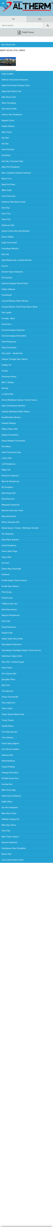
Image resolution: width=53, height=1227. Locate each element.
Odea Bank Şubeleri (10, 539)
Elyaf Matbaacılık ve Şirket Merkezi (17, 260)
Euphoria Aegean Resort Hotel (15, 283)
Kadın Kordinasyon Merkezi (13, 406)
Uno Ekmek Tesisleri (10, 749)
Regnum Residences (11, 615)
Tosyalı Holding (8, 767)
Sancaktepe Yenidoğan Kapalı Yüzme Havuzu (21, 650)
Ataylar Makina (8, 126)
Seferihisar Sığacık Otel (12, 656)
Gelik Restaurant (9, 342)
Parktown (6, 574)
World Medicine (8, 761)
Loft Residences (8, 464)
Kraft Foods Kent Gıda (11, 452)
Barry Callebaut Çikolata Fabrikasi (16, 173)
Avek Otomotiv (8, 149)
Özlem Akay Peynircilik (11, 569)
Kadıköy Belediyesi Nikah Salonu (16, 411)
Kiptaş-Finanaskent (10, 435)
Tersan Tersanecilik (10, 697)
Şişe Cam (6, 685)
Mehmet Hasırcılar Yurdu (12, 510)
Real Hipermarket (9, 609)
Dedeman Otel (8, 225)
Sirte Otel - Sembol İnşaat (13, 662)
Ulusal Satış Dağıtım (10, 743)
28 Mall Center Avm (10, 778)
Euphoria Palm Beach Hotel (13, 202)
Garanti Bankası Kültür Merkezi (15, 301)
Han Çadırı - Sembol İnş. (12, 353)
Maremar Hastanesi (10, 475)
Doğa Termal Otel (9, 242)
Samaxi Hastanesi (9, 842)
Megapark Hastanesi (10, 505)
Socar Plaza (7, 668)
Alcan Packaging (9, 103)
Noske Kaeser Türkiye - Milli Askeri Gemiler (20, 528)
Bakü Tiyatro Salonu (10, 836)
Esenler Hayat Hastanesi (12, 272)
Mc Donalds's (7, 487)
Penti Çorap (7, 592)
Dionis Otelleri (8, 237)
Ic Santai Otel (7, 394)
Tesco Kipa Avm (8, 703)
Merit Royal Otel (8, 493)
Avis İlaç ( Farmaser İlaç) (12, 161)
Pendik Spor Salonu (10, 586)
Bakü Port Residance (11, 167)
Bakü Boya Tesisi (9, 813)
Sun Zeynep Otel (9, 673)
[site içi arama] (47, 25)
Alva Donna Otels (9, 109)
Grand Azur (6, 324)
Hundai (5, 371)
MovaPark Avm (8, 499)
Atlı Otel (5, 144)
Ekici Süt (5, 254)
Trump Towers (8, 720)
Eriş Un (5, 266)
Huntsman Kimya (9, 376)
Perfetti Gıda (7, 598)
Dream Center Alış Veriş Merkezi (15, 231)
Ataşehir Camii (8, 120)
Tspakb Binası (8, 726)
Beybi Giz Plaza (8, 184)
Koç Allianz (6, 446)
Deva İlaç (6, 208)
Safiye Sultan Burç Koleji (12, 639)
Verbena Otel (7, 755)
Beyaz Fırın (7, 178)
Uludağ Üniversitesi (10, 772)
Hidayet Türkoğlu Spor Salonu (14, 359)
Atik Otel (5, 138)
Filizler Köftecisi (8, 289)
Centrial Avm (7, 784)
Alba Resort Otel (9, 97)
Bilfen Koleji (7, 190)
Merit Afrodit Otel (9, 516)
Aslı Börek (6, 155)
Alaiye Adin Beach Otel (11, 91)
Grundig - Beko (8, 318)
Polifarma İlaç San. (10, 603)
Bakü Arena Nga (9, 790)
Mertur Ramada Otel (10, 522)
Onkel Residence (9, 545)
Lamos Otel (7, 458)
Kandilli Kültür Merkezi (11, 417)
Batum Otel (6, 854)
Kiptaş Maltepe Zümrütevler (13, 441)
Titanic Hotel (7, 708)
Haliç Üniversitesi (9, 347)
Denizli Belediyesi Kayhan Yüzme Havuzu (19, 400)
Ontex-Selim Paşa (9, 551)
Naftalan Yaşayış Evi (10, 819)
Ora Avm (5, 563)
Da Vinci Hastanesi (10, 807)
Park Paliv (6, 831)
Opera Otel (6, 557)
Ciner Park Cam (8, 196)
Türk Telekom (7, 737)
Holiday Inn (6, 365)
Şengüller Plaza (8, 679)
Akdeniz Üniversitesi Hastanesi (15, 80)
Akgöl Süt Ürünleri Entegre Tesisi (16, 85)
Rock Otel (6, 621)
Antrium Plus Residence (12, 114)
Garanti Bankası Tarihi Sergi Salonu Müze (20, 307)
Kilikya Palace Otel (10, 429)
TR (13, 19)
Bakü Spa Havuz (9, 825)
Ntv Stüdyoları (8, 534)
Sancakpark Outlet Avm (12, 644)
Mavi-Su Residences (10, 481)
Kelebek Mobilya (9, 423)
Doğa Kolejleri (8, 74)
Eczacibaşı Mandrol (10, 248)
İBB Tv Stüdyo (8, 382)
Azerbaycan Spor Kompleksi (14, 848)
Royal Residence (9, 627)
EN (39, 19)
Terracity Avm (7, 691)
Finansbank (7, 295)
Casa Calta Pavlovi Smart (13, 860)
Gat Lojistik (6, 312)
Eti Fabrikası (7, 277)
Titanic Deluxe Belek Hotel (13, 714)
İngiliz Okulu (7, 801)
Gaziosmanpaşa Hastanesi (13, 330)
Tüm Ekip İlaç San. (10, 732)
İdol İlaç (5, 388)
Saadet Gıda (7, 633)
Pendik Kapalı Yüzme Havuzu (14, 580)
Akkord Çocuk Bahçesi (11, 796)
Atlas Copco (7, 132)
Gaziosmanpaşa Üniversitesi (14, 336)
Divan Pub (6, 213)
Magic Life (6, 470)
